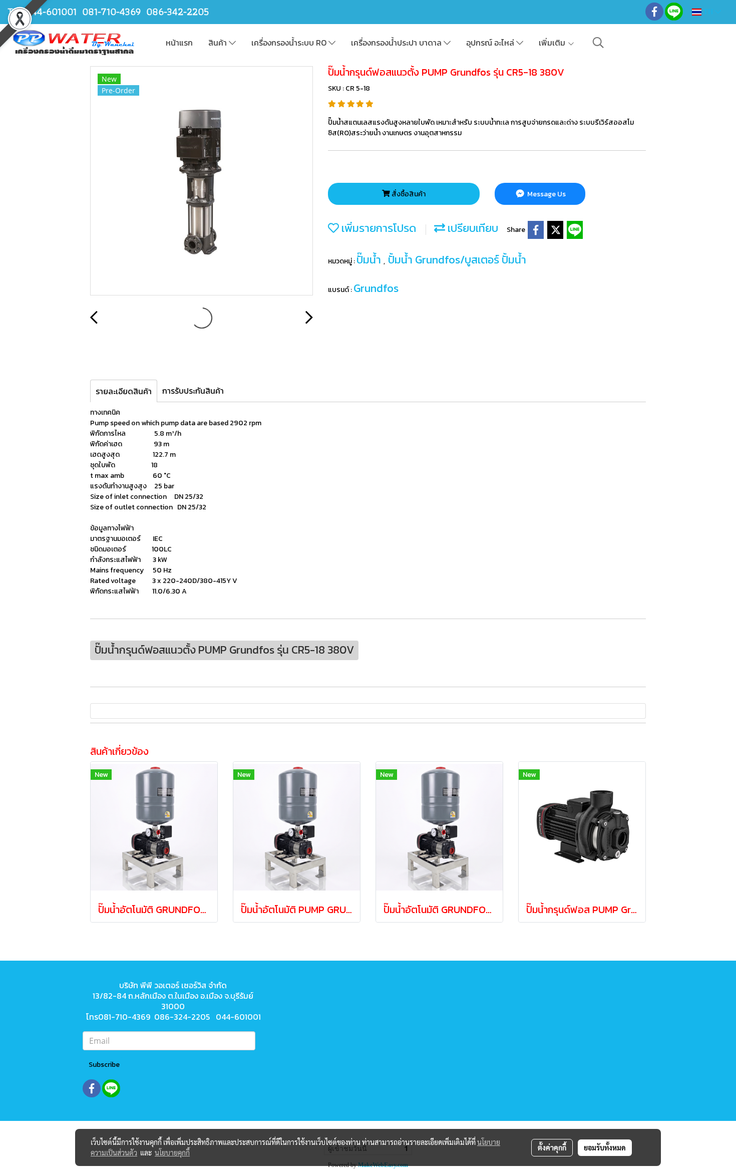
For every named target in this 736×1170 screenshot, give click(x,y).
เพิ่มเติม (553, 43)
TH (708, 12)
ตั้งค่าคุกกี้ (552, 1147)
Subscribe (104, 1064)
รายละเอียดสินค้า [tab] (124, 391)
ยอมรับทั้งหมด (605, 1147)
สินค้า (218, 43)
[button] (598, 42)
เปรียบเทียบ (471, 228)
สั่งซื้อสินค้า (408, 194)
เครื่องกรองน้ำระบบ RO (289, 43)
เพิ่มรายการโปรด (377, 228)
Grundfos (376, 288)
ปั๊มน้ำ (370, 259)
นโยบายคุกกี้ (172, 1152)
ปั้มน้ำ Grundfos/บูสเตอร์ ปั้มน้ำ (457, 259)
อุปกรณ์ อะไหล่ (491, 43)
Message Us (546, 194)
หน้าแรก (179, 43)
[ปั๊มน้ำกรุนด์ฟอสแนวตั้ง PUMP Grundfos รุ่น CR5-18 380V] (201, 181)
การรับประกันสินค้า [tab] (193, 391)
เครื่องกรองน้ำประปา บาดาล (397, 43)
